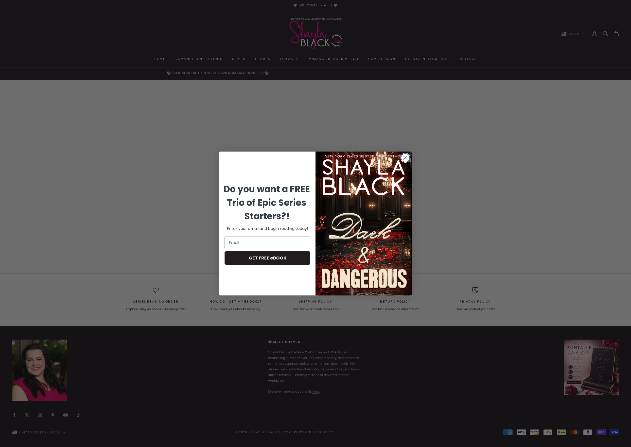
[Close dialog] (405, 158)
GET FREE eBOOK (267, 258)
